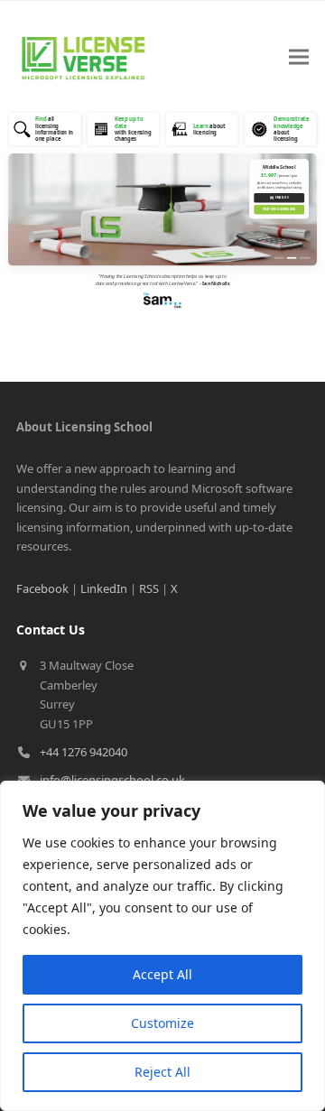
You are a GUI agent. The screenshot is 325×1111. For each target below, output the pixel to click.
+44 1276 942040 (83, 752)
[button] (299, 57)
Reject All (162, 1071)
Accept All (162, 974)
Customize (162, 1023)
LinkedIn (103, 588)
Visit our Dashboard (279, 209)
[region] (162, 946)
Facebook (42, 588)
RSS (149, 588)
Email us (279, 197)
